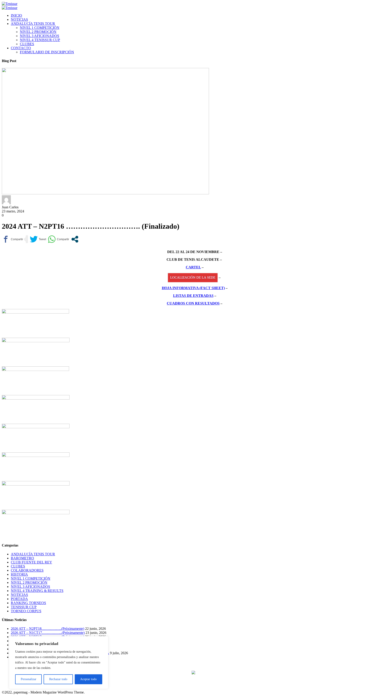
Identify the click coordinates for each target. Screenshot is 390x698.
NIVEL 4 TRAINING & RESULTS (37, 591)
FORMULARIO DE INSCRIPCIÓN (47, 52)
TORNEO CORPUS (26, 611)
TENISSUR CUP (24, 607)
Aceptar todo (88, 679)
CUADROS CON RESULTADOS (193, 303)
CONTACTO (21, 48)
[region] (58, 662)
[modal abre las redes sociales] (75, 239)
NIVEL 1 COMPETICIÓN (39, 28)
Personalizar (28, 679)
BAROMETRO (22, 558)
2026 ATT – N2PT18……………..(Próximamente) (47, 629)
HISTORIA (19, 574)
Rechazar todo (58, 679)
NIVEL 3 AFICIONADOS (39, 36)
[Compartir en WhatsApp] (58, 239)
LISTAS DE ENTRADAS (193, 296)
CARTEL (193, 267)
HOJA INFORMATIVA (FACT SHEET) (193, 288)
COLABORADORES (27, 570)
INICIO (16, 15)
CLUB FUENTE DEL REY (31, 562)
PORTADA (19, 599)
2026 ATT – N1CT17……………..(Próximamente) (48, 633)
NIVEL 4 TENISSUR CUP (40, 40)
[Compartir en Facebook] (12, 239)
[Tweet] (38, 239)
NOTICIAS (19, 19)
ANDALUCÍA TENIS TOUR (33, 24)
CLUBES (27, 44)
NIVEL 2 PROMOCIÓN (38, 32)
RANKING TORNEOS (28, 603)
